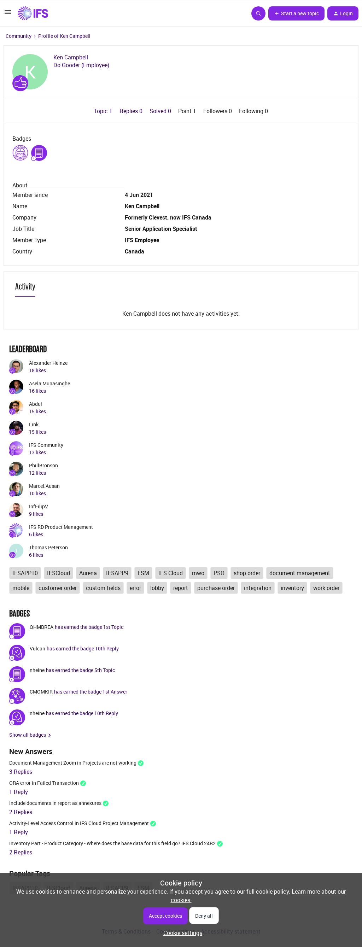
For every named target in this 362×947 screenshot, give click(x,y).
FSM (143, 573)
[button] (8, 14)
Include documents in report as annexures (55, 803)
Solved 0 (161, 111)
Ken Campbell (70, 57)
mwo (198, 573)
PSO (219, 573)
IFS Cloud (170, 573)
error (135, 588)
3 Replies (20, 772)
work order (326, 588)
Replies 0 (131, 111)
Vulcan (37, 648)
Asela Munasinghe (49, 383)
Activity (25, 286)
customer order (58, 588)
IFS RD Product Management (61, 527)
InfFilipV (38, 506)
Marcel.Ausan (44, 486)
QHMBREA (41, 627)
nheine (37, 670)
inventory (292, 588)
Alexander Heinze (48, 362)
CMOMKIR (41, 691)
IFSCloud (58, 573)
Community (18, 36)
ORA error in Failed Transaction (44, 782)
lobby (157, 588)
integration (258, 588)
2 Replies (20, 812)
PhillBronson (43, 465)
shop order (247, 573)
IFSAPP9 (117, 573)
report (180, 588)
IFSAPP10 (25, 573)
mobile (20, 588)
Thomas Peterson (48, 547)
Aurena (88, 573)
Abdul (35, 404)
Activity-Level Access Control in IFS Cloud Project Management (79, 823)
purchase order (216, 588)
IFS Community (46, 445)
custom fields (103, 588)
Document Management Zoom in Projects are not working (72, 762)
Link (34, 424)
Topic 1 (104, 111)
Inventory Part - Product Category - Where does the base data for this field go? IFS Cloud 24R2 (112, 843)
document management (299, 573)
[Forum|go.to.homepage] (33, 13)
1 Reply (18, 792)
